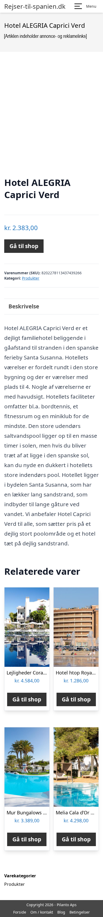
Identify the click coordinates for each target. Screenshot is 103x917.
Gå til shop (24, 246)
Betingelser (79, 912)
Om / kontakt (41, 912)
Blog (61, 912)
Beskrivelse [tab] (23, 306)
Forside (19, 912)
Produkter (30, 278)
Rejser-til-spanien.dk (34, 6)
